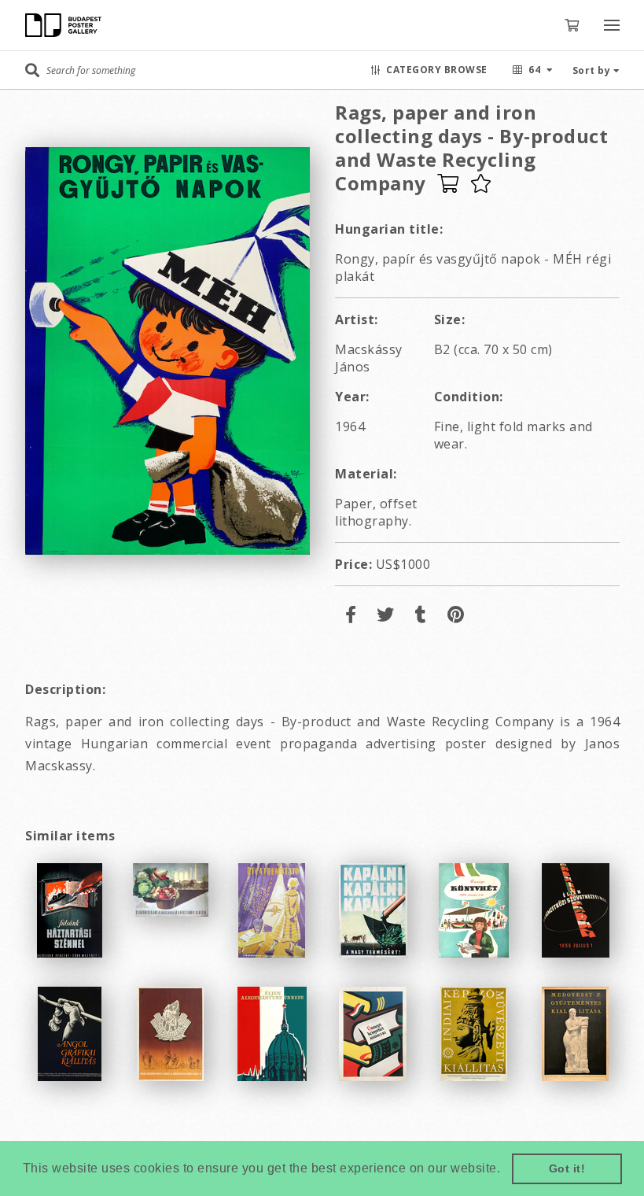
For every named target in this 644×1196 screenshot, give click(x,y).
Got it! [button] (567, 1168)
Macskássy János (369, 358)
